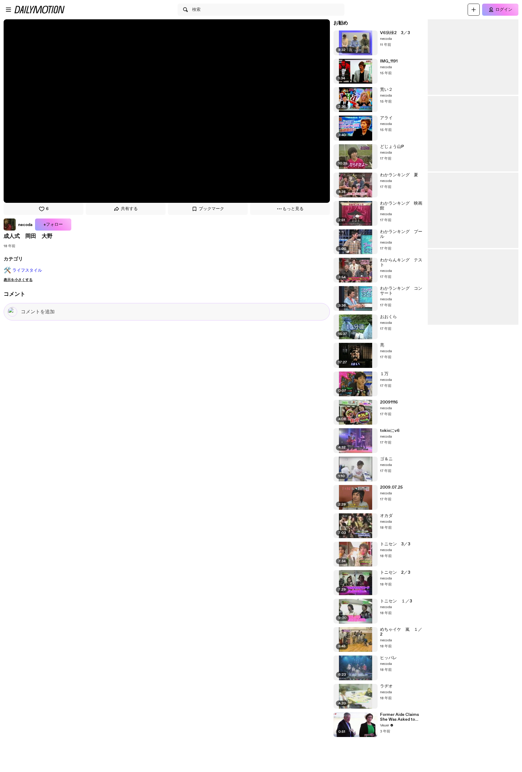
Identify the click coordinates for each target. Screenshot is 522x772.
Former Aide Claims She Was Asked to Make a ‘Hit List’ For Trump (400, 717)
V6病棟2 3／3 (395, 32)
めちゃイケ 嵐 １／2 (401, 632)
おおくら (388, 316)
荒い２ (386, 89)
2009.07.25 (391, 487)
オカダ (386, 515)
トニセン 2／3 (395, 572)
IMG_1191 (389, 61)
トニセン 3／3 (395, 544)
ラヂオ (386, 686)
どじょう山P (392, 146)
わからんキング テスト (401, 262)
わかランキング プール (401, 234)
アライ (386, 118)
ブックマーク (211, 209)
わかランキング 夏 (399, 175)
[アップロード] (474, 10)
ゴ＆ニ (386, 459)
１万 (384, 374)
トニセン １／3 (396, 601)
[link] (18, 225)
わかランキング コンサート (401, 291)
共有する (129, 209)
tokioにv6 (390, 430)
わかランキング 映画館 (401, 206)
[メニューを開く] (8, 10)
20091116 (389, 402)
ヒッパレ (388, 658)
